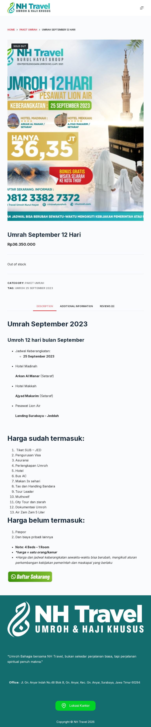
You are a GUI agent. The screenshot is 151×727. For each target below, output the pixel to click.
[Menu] (142, 8)
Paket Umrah (34, 282)
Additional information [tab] (76, 306)
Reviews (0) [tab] (107, 306)
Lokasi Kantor (79, 706)
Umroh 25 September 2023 (34, 288)
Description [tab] (45, 306)
